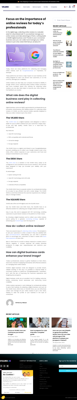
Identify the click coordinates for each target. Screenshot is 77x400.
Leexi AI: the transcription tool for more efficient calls (61, 332)
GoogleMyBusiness (27, 71)
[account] (70, 7)
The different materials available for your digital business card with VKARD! (58, 53)
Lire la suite (10, 344)
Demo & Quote (37, 7)
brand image (19, 221)
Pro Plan (46, 7)
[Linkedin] (7, 366)
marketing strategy (32, 219)
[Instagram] (4, 366)
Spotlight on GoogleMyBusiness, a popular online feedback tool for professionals (58, 64)
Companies (54, 7)
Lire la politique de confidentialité (10, 387)
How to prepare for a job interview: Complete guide (16, 332)
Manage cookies (44, 388)
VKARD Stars (13, 122)
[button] (3, 397)
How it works (26, 7)
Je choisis (17, 392)
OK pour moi (28, 392)
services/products (14, 235)
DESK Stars (12, 163)
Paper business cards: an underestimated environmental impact (57, 33)
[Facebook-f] (1, 366)
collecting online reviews (29, 231)
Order (17, 7)
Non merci (6, 392)
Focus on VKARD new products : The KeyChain (58, 74)
